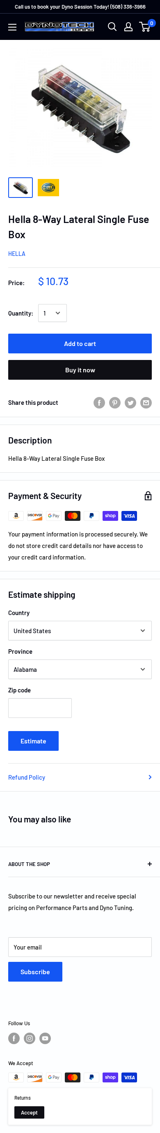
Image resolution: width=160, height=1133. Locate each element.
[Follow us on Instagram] (29, 1038)
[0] (145, 27)
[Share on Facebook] (99, 402)
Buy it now (80, 370)
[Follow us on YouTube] (45, 1038)
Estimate (33, 741)
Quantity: (20, 313)
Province (20, 651)
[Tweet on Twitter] (130, 402)
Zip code (19, 690)
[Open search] (112, 26)
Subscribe (35, 971)
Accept (29, 1112)
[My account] (128, 26)
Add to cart (80, 343)
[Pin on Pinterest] (115, 402)
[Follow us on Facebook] (14, 1038)
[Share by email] (146, 402)
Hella (16, 253)
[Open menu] (12, 27)
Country (19, 612)
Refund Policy (26, 777)
